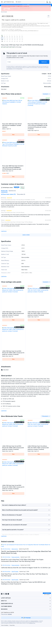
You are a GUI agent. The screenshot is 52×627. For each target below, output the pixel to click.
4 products (45, 282)
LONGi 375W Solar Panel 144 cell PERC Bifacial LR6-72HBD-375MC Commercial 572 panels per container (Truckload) (13, 353)
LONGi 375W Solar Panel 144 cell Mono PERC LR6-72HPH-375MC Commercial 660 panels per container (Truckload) (38, 313)
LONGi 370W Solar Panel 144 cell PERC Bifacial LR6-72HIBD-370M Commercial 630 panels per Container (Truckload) (13, 313)
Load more (3, 231)
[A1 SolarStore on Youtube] (8, 594)
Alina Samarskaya (6, 549)
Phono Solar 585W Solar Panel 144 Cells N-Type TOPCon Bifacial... (17, 222)
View (13, 134)
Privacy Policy (19, 68)
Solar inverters (15, 549)
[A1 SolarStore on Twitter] (4, 594)
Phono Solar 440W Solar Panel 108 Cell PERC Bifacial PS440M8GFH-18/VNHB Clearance (12, 125)
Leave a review (26, 234)
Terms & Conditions (4, 625)
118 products (45, 416)
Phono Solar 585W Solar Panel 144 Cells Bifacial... (13, 212)
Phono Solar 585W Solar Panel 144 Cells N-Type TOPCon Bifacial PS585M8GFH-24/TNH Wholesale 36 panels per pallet (13, 167)
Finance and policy (16, 557)
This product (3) (21, 194)
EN (22, 617)
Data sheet (3, 89)
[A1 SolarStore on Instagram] (6, 594)
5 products (45, 94)
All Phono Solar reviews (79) (8, 194)
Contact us (31, 623)
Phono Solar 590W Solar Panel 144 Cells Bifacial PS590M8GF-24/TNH (18, 199)
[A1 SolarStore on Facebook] (1, 594)
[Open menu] (2, 2)
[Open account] (47, 2)
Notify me (44, 62)
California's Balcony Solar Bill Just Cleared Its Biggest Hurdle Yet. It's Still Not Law (25, 567)
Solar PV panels (15, 571)
